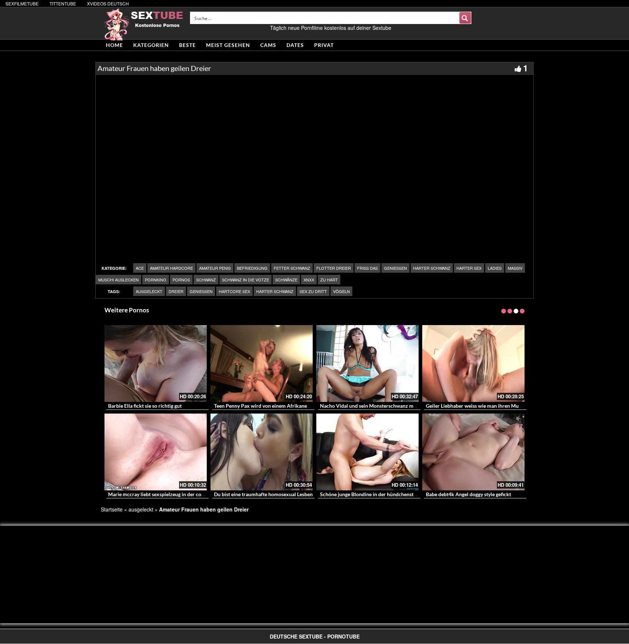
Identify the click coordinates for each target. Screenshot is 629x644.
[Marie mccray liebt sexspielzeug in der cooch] (155, 452)
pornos (181, 280)
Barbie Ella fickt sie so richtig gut (145, 406)
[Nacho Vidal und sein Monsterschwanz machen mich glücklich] (367, 363)
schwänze (286, 280)
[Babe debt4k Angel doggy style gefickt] (473, 452)
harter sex (469, 268)
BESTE (187, 45)
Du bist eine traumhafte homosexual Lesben (263, 494)
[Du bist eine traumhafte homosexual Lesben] (261, 452)
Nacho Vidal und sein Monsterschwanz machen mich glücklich (390, 406)
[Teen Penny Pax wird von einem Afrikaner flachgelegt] (261, 363)
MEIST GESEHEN (228, 45)
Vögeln (341, 291)
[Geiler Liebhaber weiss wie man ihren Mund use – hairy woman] (473, 363)
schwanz (206, 280)
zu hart (329, 280)
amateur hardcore (171, 268)
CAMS (268, 45)
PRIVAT (324, 45)
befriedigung (252, 268)
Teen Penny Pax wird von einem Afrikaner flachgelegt (274, 406)
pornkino (155, 280)
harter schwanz (431, 268)
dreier (176, 291)
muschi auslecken (118, 280)
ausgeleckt (149, 291)
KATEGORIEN (151, 45)
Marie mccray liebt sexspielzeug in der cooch (159, 494)
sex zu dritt (313, 291)
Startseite (112, 509)
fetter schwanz (292, 268)
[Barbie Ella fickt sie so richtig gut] (155, 363)
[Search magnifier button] (465, 18)
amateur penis (215, 268)
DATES (295, 45)
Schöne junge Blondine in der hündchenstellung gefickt (382, 494)
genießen (395, 268)
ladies (495, 268)
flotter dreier (333, 268)
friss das (367, 268)
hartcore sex (234, 291)
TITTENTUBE (63, 3)
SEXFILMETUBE (22, 3)
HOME (114, 45)
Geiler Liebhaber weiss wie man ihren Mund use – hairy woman (497, 406)
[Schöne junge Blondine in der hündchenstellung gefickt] (367, 452)
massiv (515, 268)
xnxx (309, 280)
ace (140, 268)
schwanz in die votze (245, 280)
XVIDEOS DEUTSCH (108, 3)
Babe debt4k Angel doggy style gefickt (468, 494)
